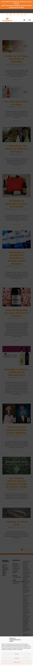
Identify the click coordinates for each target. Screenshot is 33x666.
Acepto (16, 654)
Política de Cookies (18, 649)
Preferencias (16, 662)
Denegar (16, 658)
